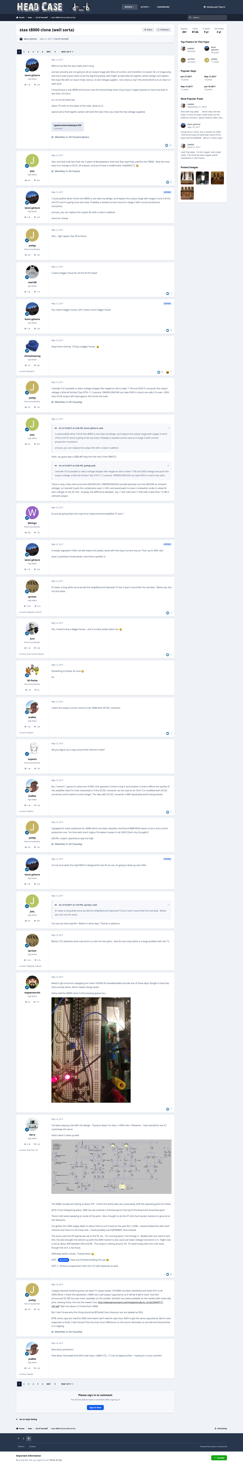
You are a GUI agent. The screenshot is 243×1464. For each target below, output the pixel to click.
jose (32, 638)
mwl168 (32, 282)
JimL (32, 171)
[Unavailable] (111, 1141)
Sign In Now (95, 1407)
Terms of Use (56, 1460)
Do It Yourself (61, 39)
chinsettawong (32, 356)
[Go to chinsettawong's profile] (32, 345)
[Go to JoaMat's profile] (32, 706)
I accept (220, 1457)
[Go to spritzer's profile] (32, 586)
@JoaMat (63, 1259)
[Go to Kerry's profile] (32, 1124)
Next (48, 52)
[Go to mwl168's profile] (32, 272)
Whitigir (32, 523)
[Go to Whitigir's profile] (32, 512)
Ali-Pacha (32, 680)
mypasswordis (32, 992)
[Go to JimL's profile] (32, 160)
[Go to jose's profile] (32, 628)
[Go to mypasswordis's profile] (32, 982)
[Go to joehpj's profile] (32, 235)
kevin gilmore (30, 39)
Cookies (32, 1446)
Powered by (213, 1446)
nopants (32, 759)
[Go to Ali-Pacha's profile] (32, 670)
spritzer (32, 596)
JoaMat (32, 717)
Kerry (32, 1134)
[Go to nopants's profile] (32, 748)
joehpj (32, 245)
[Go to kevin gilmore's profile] (21, 39)
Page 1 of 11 (66, 52)
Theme (21, 1446)
